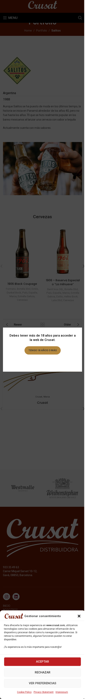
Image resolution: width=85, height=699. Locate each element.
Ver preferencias (42, 683)
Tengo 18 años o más (42, 350)
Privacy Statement (44, 692)
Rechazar (42, 672)
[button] (79, 616)
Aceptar (42, 661)
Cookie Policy (24, 692)
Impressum (62, 692)
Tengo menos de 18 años (42, 361)
